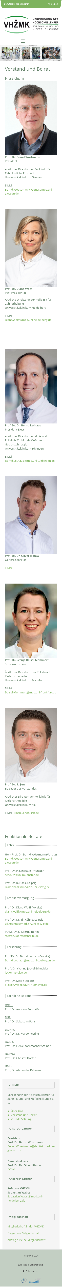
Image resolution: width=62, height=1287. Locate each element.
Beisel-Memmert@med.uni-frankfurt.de (31, 692)
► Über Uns (15, 1111)
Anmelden (53, 3)
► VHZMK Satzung (19, 1119)
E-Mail (9, 568)
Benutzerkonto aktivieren (16, 3)
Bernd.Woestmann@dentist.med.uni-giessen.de (29, 192)
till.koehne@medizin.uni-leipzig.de (27, 924)
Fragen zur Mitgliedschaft (23, 1233)
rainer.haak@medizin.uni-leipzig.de (27, 887)
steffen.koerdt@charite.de (22, 936)
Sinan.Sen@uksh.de (27, 813)
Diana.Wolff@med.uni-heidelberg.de (28, 320)
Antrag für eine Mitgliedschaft (26, 1240)
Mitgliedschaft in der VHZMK (25, 1226)
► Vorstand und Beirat (22, 1115)
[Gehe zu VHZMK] (31, 24)
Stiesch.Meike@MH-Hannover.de (26, 985)
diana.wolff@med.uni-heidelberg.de (28, 911)
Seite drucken (32, 1271)
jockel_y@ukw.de (16, 972)
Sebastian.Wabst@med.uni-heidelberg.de (24, 1198)
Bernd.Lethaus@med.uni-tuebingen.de (30, 461)
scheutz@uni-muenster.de (22, 875)
